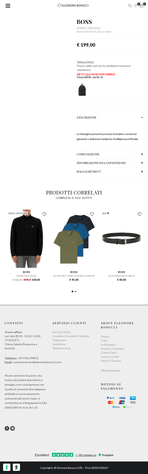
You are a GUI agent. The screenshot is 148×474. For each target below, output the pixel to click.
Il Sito (104, 340)
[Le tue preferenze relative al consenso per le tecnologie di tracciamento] (6, 467)
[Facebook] (7, 428)
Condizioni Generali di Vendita (71, 336)
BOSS (84, 21)
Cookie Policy (109, 352)
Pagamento (59, 340)
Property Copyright (112, 348)
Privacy (105, 336)
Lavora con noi (110, 356)
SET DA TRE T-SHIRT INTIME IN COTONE (74, 275)
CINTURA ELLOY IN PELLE (121, 275)
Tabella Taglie (85, 62)
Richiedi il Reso (62, 348)
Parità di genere (111, 360)
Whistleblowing (110, 370)
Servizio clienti (61, 332)
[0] (141, 6)
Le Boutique (108, 344)
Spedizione (59, 344)
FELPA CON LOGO (26, 275)
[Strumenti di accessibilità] (16, 467)
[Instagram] (12, 428)
